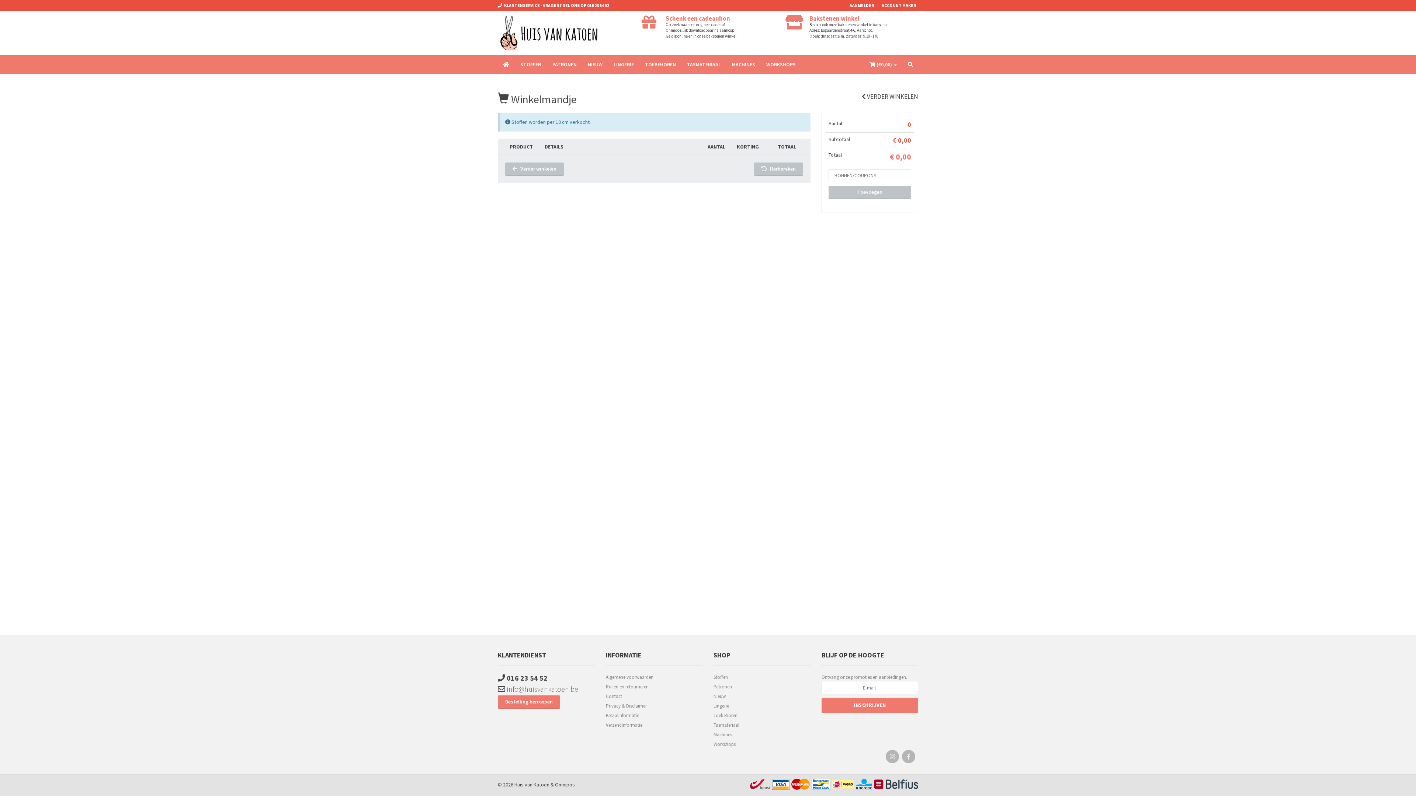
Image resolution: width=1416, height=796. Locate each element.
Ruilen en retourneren (627, 687)
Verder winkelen (892, 96)
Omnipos (565, 784)
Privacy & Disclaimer (626, 706)
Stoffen (530, 64)
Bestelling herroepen (529, 701)
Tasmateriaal (704, 64)
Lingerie (624, 64)
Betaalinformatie (622, 715)
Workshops (781, 64)
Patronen (564, 64)
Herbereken (781, 168)
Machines (743, 64)
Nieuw (595, 64)
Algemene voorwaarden (629, 677)
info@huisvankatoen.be (541, 689)
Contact (614, 696)
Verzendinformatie (624, 725)
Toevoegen (869, 192)
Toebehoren (660, 64)
